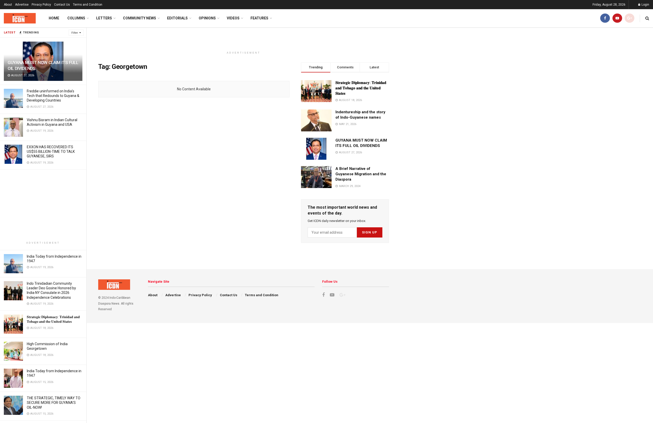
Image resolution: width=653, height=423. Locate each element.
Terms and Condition (87, 4)
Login (645, 4)
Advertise (22, 4)
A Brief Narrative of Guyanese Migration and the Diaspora (360, 174)
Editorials (177, 18)
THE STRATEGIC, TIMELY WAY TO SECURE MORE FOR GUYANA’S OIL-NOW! (53, 402)
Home (54, 18)
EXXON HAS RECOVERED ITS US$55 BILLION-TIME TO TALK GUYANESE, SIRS (51, 151)
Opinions (207, 18)
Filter (74, 32)
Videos (233, 18)
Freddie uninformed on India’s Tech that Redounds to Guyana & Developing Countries (53, 95)
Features (259, 18)
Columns (76, 18)
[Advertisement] (43, 205)
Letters (104, 18)
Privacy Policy (41, 4)
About (8, 4)
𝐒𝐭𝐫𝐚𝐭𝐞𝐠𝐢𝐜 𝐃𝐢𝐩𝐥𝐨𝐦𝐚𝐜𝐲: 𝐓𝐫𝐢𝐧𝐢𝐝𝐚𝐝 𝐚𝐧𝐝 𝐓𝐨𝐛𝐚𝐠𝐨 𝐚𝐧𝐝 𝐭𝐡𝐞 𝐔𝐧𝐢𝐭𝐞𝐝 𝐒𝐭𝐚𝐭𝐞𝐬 (360, 88)
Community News (139, 18)
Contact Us (62, 4)
